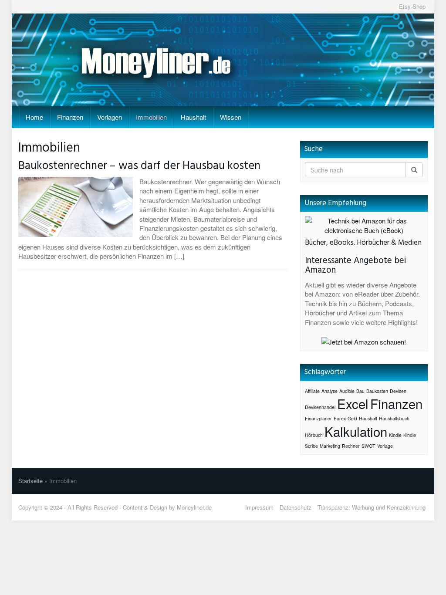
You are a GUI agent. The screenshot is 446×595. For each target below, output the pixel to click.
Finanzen (70, 117)
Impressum (259, 507)
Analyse (329, 391)
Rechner (351, 446)
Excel (352, 403)
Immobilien (151, 117)
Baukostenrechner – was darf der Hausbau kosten (139, 166)
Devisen (398, 391)
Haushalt (193, 117)
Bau (360, 391)
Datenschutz (295, 507)
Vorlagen (109, 117)
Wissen (230, 117)
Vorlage (385, 446)
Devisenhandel (320, 407)
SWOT (368, 446)
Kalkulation (355, 431)
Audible (347, 391)
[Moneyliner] (223, 60)
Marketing (330, 446)
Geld (352, 418)
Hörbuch (314, 435)
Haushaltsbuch (394, 418)
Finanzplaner (318, 418)
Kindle (395, 435)
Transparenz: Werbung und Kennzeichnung (372, 507)
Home (34, 117)
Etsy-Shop (412, 6)
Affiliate (312, 391)
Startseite (30, 481)
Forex (340, 418)
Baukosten (377, 391)
